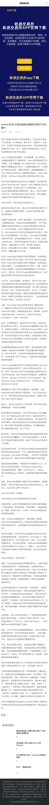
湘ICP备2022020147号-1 (30, 802)
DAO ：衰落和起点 (23, 767)
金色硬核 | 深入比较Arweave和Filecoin (28, 744)
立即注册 (25, 68)
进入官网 (25, 61)
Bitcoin (3, 132)
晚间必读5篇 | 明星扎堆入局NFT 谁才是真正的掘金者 (31, 732)
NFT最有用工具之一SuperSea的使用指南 (31, 756)
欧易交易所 (24, 3)
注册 (38, 109)
